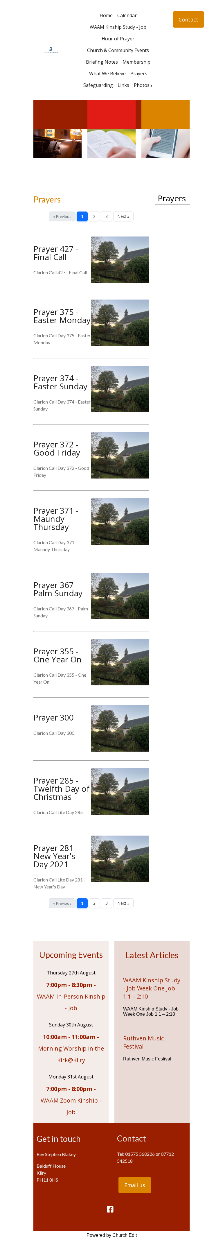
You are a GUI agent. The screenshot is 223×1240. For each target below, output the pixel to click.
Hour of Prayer (118, 38)
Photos (142, 85)
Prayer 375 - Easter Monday (62, 315)
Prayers (138, 73)
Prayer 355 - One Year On (57, 655)
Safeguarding (98, 85)
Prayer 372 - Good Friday (56, 448)
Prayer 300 (53, 717)
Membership (136, 62)
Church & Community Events (118, 50)
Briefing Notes (102, 62)
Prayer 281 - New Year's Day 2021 (55, 856)
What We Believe (107, 73)
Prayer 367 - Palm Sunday (57, 589)
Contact (188, 19)
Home (106, 15)
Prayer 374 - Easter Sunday (60, 382)
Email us (134, 1185)
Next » (123, 216)
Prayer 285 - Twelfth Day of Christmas (61, 788)
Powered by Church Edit (112, 1235)
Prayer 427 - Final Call (55, 252)
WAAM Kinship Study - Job (118, 27)
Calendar (127, 15)
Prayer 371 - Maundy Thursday (55, 518)
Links (123, 85)
